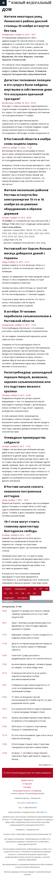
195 (5, 593)
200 (34, 593)
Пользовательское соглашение (27, 790)
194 (46, 588)
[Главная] (31, 3)
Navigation (3, 3)
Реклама (27, 787)
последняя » (22, 597)
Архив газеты (27, 780)
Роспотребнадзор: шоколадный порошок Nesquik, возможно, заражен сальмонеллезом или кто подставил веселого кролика (28, 381)
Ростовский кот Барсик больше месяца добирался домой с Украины (27, 253)
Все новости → (46, 765)
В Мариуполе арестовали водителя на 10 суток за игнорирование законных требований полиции (31, 688)
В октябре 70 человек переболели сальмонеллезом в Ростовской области (27, 316)
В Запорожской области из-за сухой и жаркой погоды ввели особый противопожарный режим (29, 676)
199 (28, 593)
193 (40, 588)
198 (22, 593)
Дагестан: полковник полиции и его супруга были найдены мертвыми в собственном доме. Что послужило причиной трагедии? (28, 89)
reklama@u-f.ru (41, 812)
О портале (27, 783)
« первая (7, 588)
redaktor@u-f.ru (31, 803)
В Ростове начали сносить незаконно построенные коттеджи (23, 491)
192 (34, 588)
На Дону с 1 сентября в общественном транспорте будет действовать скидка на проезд (31, 756)
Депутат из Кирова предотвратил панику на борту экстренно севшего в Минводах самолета (32, 646)
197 (16, 593)
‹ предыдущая (20, 588)
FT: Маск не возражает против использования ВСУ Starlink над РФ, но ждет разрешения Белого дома (32, 700)
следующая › (9, 597)
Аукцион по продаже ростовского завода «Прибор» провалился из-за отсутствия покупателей (31, 614)
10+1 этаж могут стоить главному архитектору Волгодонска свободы (21, 526)
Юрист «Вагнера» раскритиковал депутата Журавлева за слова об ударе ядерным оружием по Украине (31, 626)
